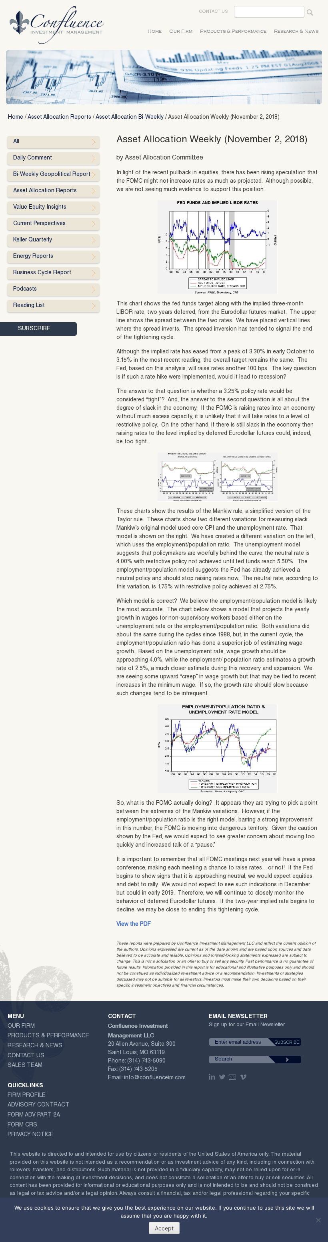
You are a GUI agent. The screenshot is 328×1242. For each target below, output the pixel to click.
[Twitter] (223, 1077)
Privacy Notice (31, 1135)
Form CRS (22, 1125)
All (16, 142)
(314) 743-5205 (138, 1070)
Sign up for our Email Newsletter (247, 1026)
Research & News (296, 31)
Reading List (29, 306)
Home (155, 31)
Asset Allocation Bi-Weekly (130, 117)
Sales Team (25, 1066)
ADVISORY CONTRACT (38, 1105)
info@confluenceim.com (155, 1078)
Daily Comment (32, 158)
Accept (164, 1228)
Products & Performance (233, 31)
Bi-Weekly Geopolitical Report (51, 174)
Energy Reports (33, 256)
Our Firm (180, 31)
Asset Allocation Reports (59, 117)
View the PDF (133, 924)
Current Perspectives (39, 224)
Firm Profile (27, 1095)
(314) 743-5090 (146, 1061)
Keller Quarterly (32, 240)
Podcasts (25, 289)
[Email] (233, 1077)
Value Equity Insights (39, 207)
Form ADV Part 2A (34, 1115)
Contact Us (213, 12)
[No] (318, 1220)
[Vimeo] (244, 1077)
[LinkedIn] (213, 1077)
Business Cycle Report (42, 273)
